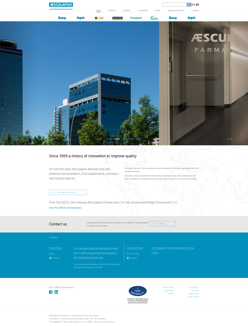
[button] (18, 83)
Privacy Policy (168, 287)
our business (143, 10)
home (98, 10)
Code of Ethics (193, 296)
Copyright (195, 290)
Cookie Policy (194, 287)
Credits (171, 293)
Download (55, 258)
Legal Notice (169, 290)
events (157, 10)
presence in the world (176, 10)
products (112, 10)
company (126, 10)
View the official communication (65, 207)
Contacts (159, 223)
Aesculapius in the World (64, 192)
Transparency (193, 293)
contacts (195, 10)
